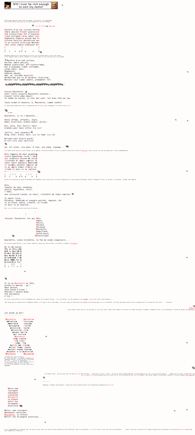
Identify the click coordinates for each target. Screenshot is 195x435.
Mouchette (10, 415)
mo (21, 21)
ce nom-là (190, 375)
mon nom (84, 150)
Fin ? (192, 308)
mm (85, 299)
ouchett (29, 354)
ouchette (11, 354)
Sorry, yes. (52, 26)
